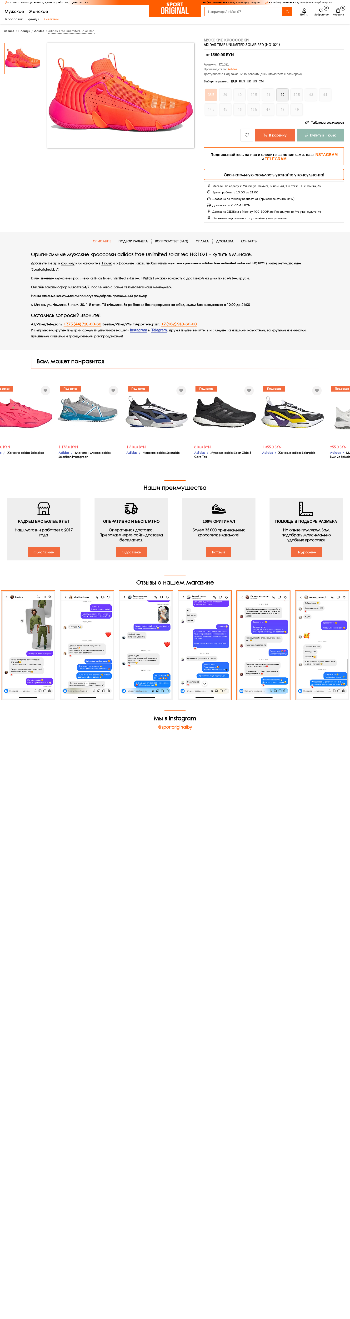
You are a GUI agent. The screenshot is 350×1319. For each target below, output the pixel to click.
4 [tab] (329, 437)
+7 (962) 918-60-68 (179, 324)
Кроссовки (14, 19)
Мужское (14, 11)
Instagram (138, 330)
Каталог (218, 552)
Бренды (32, 19)
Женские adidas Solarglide (104, 453)
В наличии (50, 19)
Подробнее (306, 552)
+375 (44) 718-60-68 (82, 324)
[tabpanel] (304, 412)
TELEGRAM (275, 159)
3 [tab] (325, 437)
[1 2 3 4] (303, 412)
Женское (38, 11)
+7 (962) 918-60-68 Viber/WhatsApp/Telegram (231, 2)
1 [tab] (319, 437)
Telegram (159, 330)
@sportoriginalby (175, 727)
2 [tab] (322, 437)
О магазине (44, 552)
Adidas (232, 69)
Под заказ (14, 389)
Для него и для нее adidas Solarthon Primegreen (28, 455)
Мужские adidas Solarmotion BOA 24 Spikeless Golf (301, 455)
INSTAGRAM (326, 155)
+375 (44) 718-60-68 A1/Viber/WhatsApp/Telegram (300, 2)
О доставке (131, 552)
